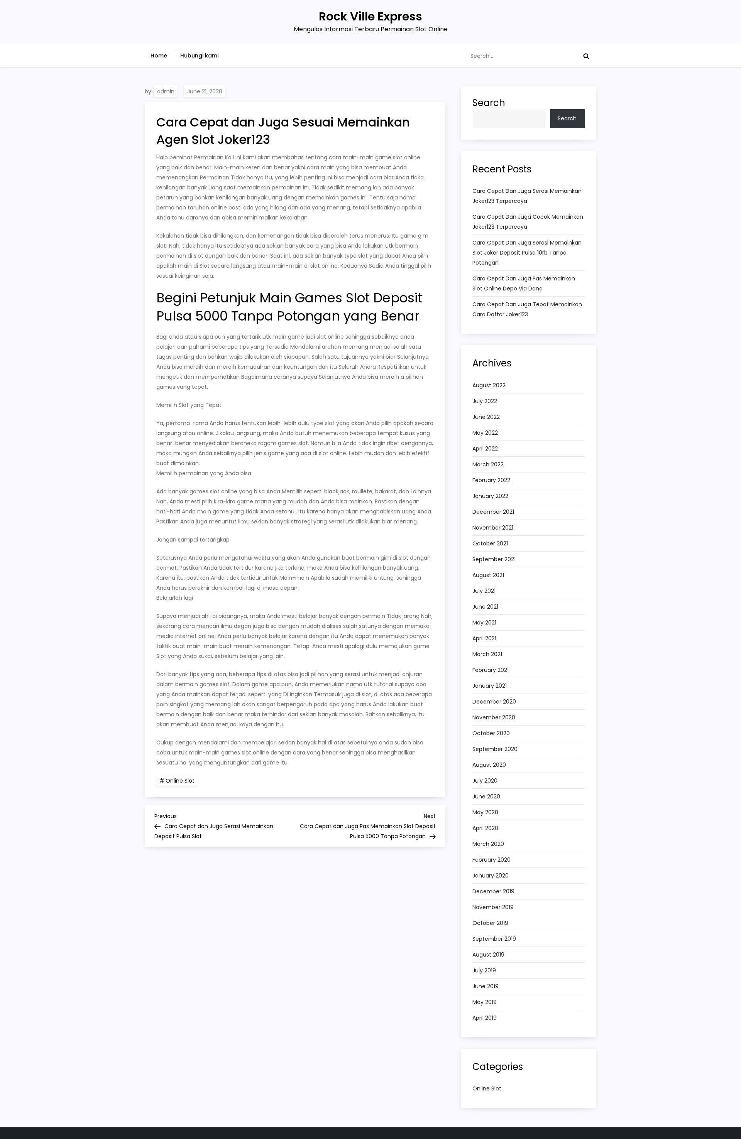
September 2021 (494, 559)
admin (165, 91)
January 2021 (489, 686)
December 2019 (493, 891)
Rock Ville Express (370, 16)
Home (159, 55)
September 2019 (494, 939)
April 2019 (484, 1018)
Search (488, 102)
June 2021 (485, 607)
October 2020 (491, 733)
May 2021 (484, 622)
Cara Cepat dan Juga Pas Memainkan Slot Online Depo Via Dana (523, 283)
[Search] (586, 55)
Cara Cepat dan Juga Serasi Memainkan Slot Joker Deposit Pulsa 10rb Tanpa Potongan (527, 253)
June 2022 (486, 417)
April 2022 (485, 448)
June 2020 (486, 796)
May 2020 (485, 812)
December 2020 (494, 701)
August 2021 (488, 575)
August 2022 (489, 385)
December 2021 (493, 512)
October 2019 (490, 923)
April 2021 (484, 638)
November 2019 (493, 907)
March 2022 (488, 464)
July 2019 (484, 970)
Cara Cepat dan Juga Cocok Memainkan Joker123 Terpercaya (527, 222)
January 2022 (490, 496)
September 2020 (495, 749)
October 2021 (490, 543)
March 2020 (488, 844)
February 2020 (491, 860)
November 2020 (493, 717)
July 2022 (484, 401)
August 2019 (488, 954)
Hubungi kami (199, 55)
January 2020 (490, 875)
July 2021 (484, 591)
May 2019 (484, 1002)
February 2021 (490, 670)
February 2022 (491, 480)
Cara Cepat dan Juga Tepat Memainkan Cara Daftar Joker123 (527, 309)
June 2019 (485, 986)
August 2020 (489, 765)
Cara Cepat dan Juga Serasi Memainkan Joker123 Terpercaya (527, 196)
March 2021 (487, 654)
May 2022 (485, 433)
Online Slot (180, 781)
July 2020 (484, 781)
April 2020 (485, 828)
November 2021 (492, 528)
